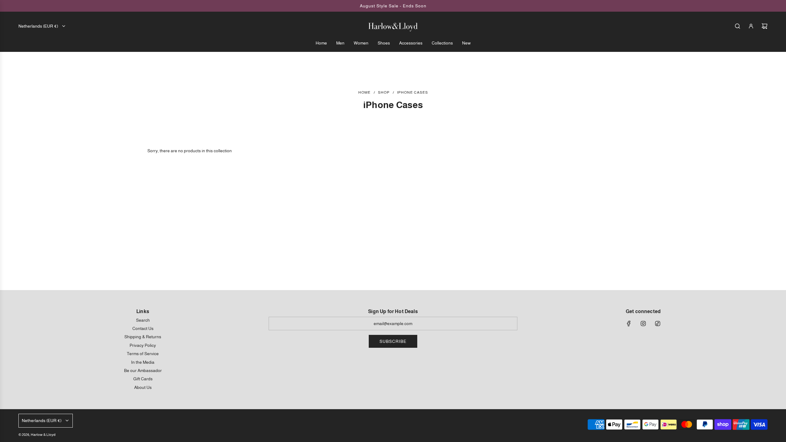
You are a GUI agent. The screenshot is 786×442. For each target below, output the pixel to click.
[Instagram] (643, 323)
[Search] (737, 26)
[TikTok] (657, 323)
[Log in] (751, 26)
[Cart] (764, 26)
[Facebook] (629, 323)
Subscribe (393, 341)
